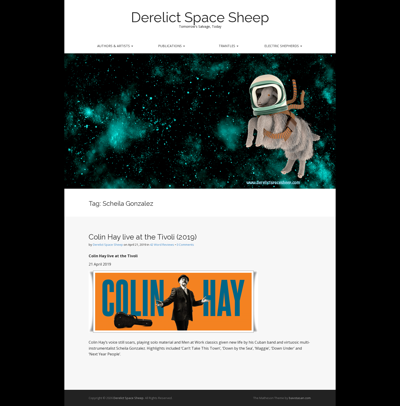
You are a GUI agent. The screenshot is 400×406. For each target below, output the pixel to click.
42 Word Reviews (162, 244)
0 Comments (185, 244)
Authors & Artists (114, 46)
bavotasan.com (300, 398)
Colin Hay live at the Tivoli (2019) (143, 237)
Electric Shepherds (282, 46)
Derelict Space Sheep (200, 17)
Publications (170, 46)
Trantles (227, 46)
